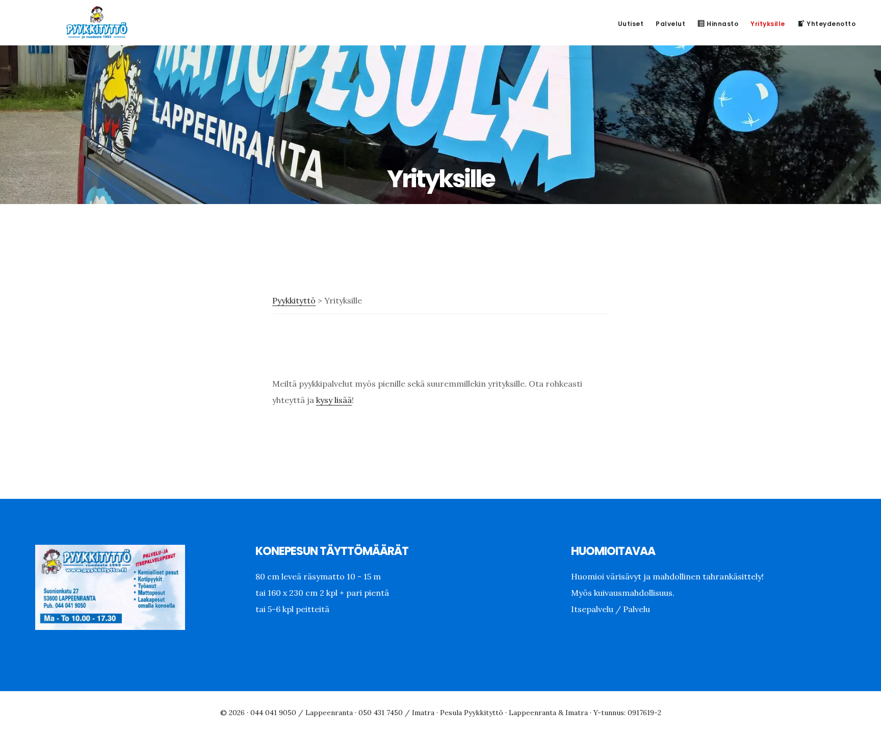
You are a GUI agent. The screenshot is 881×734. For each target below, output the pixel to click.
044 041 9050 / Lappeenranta (301, 712)
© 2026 (232, 712)
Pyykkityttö (96, 22)
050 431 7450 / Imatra (396, 712)
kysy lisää (334, 400)
